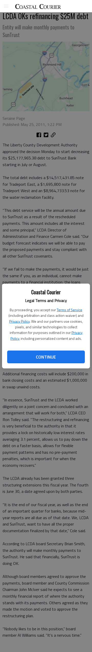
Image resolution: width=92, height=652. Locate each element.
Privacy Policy (19, 321)
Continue (46, 357)
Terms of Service (69, 309)
